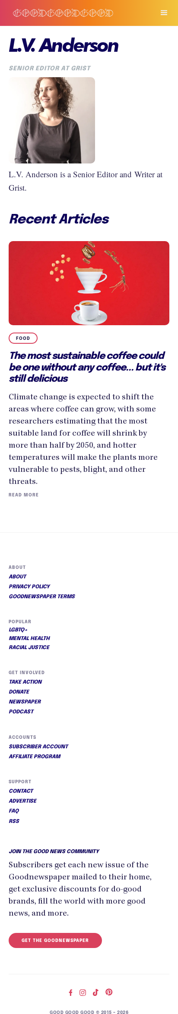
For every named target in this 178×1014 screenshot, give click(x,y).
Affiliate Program (34, 757)
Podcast (21, 712)
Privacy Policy (29, 587)
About (17, 577)
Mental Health (29, 638)
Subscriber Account (38, 747)
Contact (21, 791)
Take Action (25, 682)
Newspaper (25, 702)
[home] (73, 13)
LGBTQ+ (18, 630)
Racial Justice (29, 647)
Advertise (22, 801)
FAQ (14, 811)
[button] (160, 13)
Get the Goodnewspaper (55, 941)
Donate (19, 692)
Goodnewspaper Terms (42, 597)
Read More (24, 495)
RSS (14, 821)
